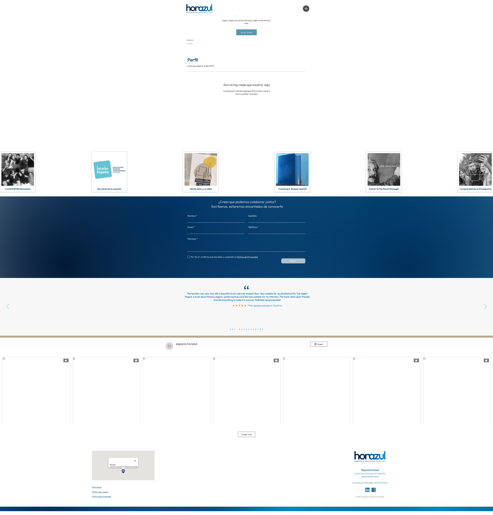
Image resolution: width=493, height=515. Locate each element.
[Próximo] (485, 307)
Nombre (191, 216)
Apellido (252, 216)
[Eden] (262, 329)
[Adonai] (255, 329)
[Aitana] (260, 329)
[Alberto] (253, 329)
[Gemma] (241, 329)
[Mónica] (237, 329)
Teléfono (252, 227)
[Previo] (7, 307)
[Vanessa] (251, 329)
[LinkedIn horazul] (367, 490)
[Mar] (232, 329)
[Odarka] (244, 329)
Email (190, 227)
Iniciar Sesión (246, 32)
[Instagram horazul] (374, 490)
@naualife (262, 315)
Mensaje (191, 239)
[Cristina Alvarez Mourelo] (230, 329)
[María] (246, 329)
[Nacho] (239, 329)
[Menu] (306, 8)
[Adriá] (248, 329)
